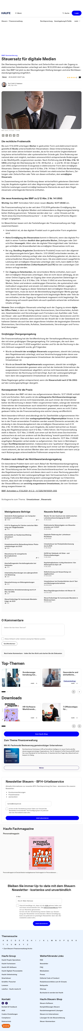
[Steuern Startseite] (7, 13)
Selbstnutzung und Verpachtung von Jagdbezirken (57, 573)
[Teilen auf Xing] (14, 136)
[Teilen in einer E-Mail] (3, 136)
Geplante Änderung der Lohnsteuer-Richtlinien (57, 536)
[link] (4, 21)
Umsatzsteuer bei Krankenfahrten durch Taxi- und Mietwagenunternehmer (61, 582)
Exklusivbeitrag (69, 681)
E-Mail (18, 897)
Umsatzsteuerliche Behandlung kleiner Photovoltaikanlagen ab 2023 (22, 545)
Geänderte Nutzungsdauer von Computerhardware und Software (20, 517)
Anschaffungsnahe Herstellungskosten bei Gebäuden (20, 564)
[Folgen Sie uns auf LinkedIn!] (3, 1003)
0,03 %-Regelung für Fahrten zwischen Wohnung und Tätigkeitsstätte (21, 526)
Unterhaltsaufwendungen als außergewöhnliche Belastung (21, 574)
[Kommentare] (79, 77)
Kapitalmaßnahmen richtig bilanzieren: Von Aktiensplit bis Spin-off (60, 564)
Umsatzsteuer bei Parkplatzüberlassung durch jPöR (59, 545)
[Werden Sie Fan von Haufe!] (6, 1003)
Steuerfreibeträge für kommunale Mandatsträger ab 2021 (21, 600)
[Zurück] (74, 692)
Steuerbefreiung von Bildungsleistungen (19, 582)
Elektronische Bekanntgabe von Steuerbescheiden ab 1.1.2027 (60, 526)
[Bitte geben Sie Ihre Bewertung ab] (75, 77)
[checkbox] (3, 639)
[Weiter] (79, 692)
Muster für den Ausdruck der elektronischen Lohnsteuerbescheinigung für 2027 (60, 517)
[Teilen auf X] (6, 136)
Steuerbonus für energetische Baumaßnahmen (16, 555)
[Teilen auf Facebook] (10, 136)
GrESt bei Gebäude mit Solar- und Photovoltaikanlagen (57, 554)
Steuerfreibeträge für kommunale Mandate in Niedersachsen (61, 599)
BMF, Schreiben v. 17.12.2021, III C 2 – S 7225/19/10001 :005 (29, 490)
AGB (46, 906)
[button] (76, 13)
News (4, 77)
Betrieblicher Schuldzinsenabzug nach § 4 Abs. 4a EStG (20, 591)
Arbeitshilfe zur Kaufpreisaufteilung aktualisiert (18, 536)
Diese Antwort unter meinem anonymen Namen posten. (25, 639)
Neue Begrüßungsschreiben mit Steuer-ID (59, 591)
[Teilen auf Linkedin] (17, 136)
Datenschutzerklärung (51, 908)
